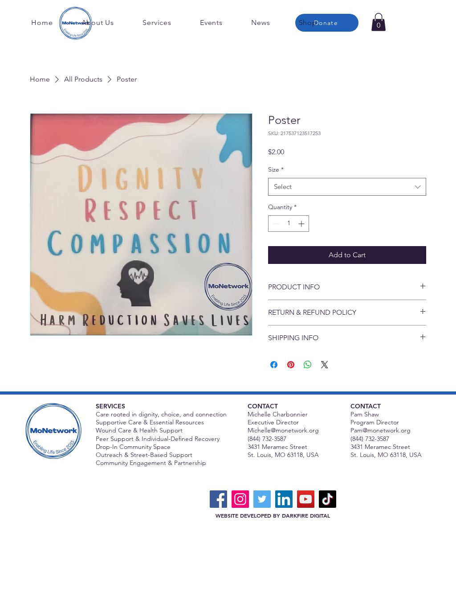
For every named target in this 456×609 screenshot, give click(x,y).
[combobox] (347, 187)
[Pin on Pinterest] (290, 364)
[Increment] (302, 223)
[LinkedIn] (284, 499)
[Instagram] (240, 499)
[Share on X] (324, 364)
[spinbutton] (289, 223)
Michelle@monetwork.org (283, 430)
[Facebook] (218, 499)
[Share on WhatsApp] (307, 364)
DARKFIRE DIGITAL (306, 515)
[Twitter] (262, 499)
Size (276, 169)
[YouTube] (305, 499)
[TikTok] (327, 499)
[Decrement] (275, 223)
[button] (378, 22)
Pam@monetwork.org (380, 430)
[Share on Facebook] (274, 364)
